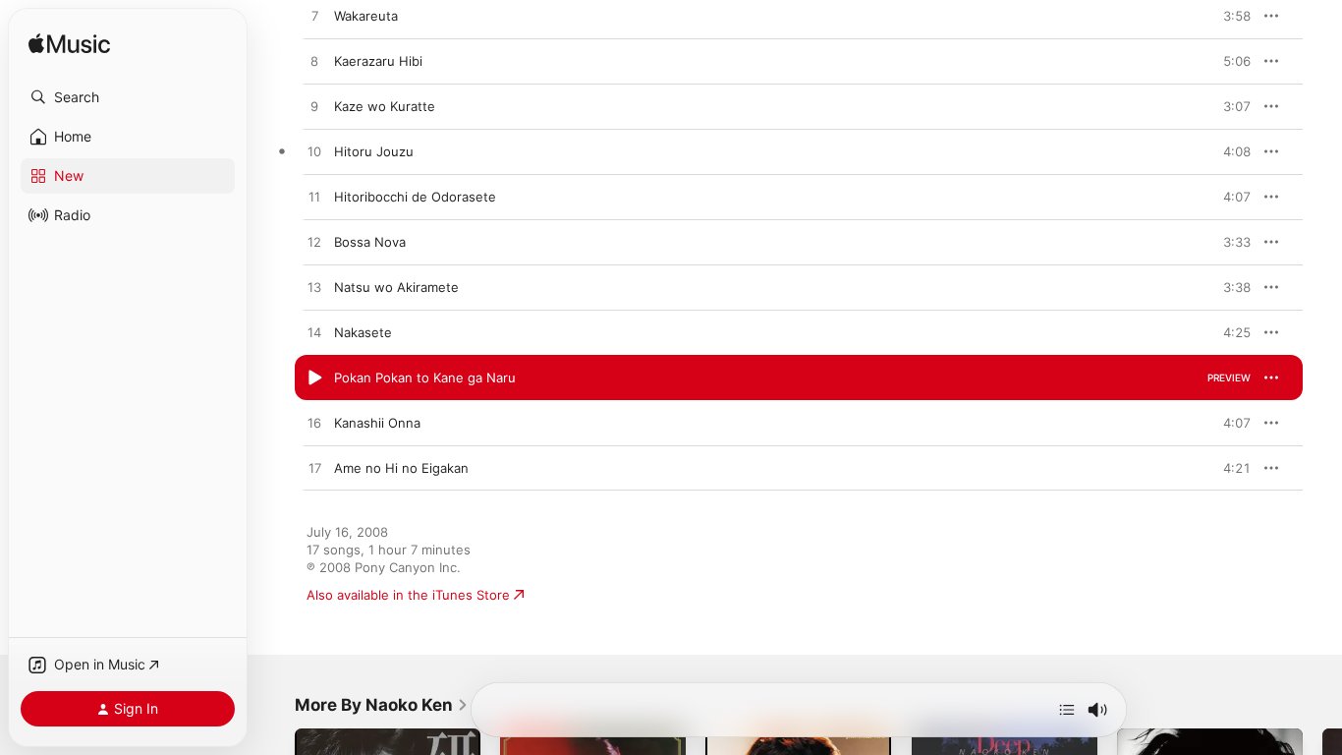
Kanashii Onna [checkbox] (377, 423)
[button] (128, 97)
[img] (69, 44)
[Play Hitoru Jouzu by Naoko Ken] (314, 152)
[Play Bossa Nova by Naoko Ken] (314, 243)
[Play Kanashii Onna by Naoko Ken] (314, 424)
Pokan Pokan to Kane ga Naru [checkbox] (425, 377)
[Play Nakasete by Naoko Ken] (314, 333)
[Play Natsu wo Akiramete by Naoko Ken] (314, 288)
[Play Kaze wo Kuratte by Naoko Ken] (314, 107)
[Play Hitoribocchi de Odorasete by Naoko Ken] (314, 197)
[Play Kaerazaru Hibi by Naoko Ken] (314, 62)
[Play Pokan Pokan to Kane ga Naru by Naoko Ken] (314, 378)
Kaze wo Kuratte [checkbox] (384, 106)
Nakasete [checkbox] (363, 332)
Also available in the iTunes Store (408, 595)
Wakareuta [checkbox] (366, 16)
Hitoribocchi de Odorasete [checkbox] (415, 196)
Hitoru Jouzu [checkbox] (374, 151)
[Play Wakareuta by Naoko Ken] (314, 17)
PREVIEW (1229, 16)
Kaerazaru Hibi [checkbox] (378, 61)
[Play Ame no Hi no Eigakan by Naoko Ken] (314, 469)
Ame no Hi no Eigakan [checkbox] (401, 468)
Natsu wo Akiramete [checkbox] (396, 287)
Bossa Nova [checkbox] (370, 242)
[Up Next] (1067, 710)
